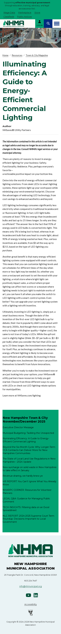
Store (37, 12)
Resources (17, 55)
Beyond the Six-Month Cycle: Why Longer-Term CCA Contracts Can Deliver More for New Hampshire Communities (29, 450)
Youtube (28, 595)
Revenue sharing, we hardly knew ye (23, 475)
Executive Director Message (18, 427)
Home (5, 55)
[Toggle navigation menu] (56, 23)
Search (48, 23)
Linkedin (36, 595)
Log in (40, 25)
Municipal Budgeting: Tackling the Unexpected (28, 433)
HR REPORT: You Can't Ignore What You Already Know (29, 483)
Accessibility (30, 604)
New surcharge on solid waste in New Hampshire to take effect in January (29, 469)
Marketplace (24, 12)
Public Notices (24, 16)
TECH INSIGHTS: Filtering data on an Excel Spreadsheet (26, 509)
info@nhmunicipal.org (30, 586)
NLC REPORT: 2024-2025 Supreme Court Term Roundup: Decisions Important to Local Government (28, 518)
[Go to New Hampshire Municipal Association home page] (14, 23)
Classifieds (8, 16)
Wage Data (9, 12)
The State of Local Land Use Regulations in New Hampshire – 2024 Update (29, 460)
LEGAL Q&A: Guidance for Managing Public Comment (26, 500)
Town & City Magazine (37, 55)
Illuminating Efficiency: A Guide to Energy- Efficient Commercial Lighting (26, 440)
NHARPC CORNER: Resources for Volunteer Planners (27, 491)
